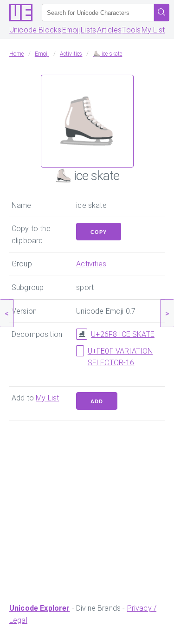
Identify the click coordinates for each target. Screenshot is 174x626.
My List (153, 30)
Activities (91, 263)
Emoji (71, 30)
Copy (98, 232)
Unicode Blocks (35, 30)
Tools (131, 30)
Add (96, 401)
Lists (88, 30)
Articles (109, 30)
